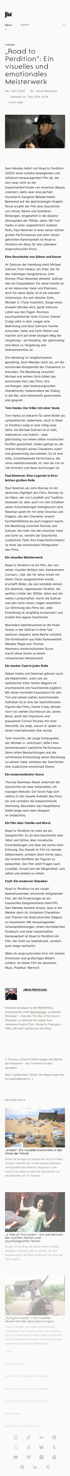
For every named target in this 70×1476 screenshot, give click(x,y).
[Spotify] (54, 1457)
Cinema (10, 44)
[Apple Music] (41, 1457)
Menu (8, 25)
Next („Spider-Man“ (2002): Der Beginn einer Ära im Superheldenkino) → (34, 1076)
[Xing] (48, 1467)
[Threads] (28, 1447)
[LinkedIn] (35, 1467)
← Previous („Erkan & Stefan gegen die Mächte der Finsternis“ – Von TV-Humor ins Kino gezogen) (33, 1063)
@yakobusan (38, 1011)
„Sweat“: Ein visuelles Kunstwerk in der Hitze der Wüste (33, 1152)
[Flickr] (41, 1437)
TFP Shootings (15, 1364)
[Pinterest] (22, 1467)
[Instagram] (15, 1437)
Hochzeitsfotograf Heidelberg (27, 1376)
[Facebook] (54, 1437)
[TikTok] (28, 1437)
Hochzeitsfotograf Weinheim (26, 1401)
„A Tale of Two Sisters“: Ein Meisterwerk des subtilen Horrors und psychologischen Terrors (34, 1238)
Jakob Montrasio (46, 90)
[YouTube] (15, 1457)
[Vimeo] (28, 1457)
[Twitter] (15, 1447)
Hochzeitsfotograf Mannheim (26, 1388)
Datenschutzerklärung (22, 1426)
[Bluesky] (41, 1447)
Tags (8, 1351)
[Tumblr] (54, 1447)
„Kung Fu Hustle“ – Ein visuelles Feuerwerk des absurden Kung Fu (29, 1320)
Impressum (12, 1413)
